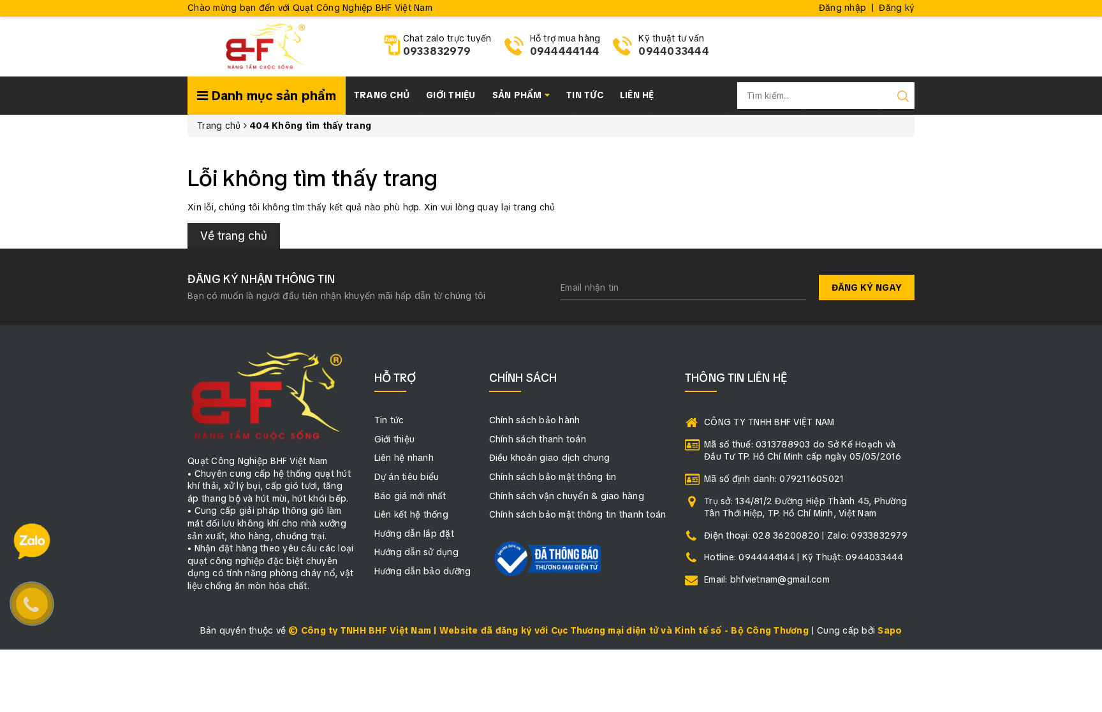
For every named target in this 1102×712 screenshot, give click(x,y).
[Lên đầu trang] (1082, 488)
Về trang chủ (233, 235)
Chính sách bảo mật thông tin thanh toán (577, 514)
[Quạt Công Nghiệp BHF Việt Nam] (264, 45)
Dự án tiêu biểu (406, 477)
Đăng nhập (842, 7)
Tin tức (584, 95)
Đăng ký (897, 7)
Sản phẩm (518, 95)
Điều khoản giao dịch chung (549, 457)
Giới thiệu (451, 95)
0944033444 (673, 51)
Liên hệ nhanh (404, 457)
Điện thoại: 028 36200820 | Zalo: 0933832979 (805, 535)
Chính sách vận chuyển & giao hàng (566, 496)
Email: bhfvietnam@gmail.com (767, 579)
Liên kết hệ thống (411, 514)
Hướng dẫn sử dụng (416, 552)
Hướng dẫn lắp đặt (414, 533)
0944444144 (565, 51)
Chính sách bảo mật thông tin (553, 477)
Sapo (890, 630)
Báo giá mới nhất (410, 496)
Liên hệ (637, 95)
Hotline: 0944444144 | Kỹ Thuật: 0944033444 (804, 557)
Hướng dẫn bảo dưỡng (422, 571)
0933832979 (437, 51)
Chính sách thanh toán (537, 439)
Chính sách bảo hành (534, 420)
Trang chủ (381, 95)
